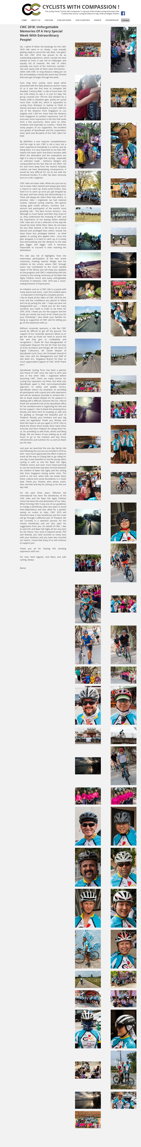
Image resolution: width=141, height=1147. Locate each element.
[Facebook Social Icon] (123, 13)
